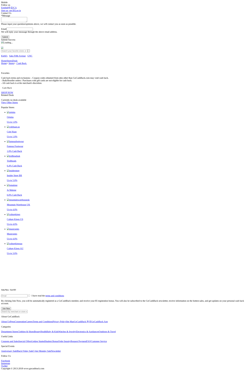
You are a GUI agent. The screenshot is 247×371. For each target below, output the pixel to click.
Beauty (37, 331)
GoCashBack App (99, 321)
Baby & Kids (52, 331)
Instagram (5, 363)
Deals (14, 61)
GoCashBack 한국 (82, 321)
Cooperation (20, 321)
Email (3, 29)
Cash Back (21, 63)
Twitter (4, 366)
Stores (9, 61)
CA (15, 7)
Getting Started (38, 341)
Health (43, 331)
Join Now (6, 308)
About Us (5, 321)
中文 (10, 7)
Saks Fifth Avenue (17, 56)
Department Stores (9, 331)
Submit (5, 37)
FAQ (88, 341)
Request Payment (78, 341)
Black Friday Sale (25, 351)
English (4, 7)
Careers (29, 321)
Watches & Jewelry (67, 331)
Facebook (5, 361)
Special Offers (24, 341)
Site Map (70, 321)
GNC (29, 56)
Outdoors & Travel (107, 331)
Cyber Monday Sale (42, 351)
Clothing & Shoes (26, 331)
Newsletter (56, 351)
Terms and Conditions (43, 321)
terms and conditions (54, 295)
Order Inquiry (64, 341)
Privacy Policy (59, 321)
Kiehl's (4, 56)
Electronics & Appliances (87, 331)
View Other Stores (9, 102)
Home (4, 61)
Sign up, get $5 (8, 10)
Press (12, 321)
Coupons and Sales (9, 341)
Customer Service (99, 341)
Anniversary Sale (9, 351)
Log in (18, 10)
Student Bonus (51, 341)
